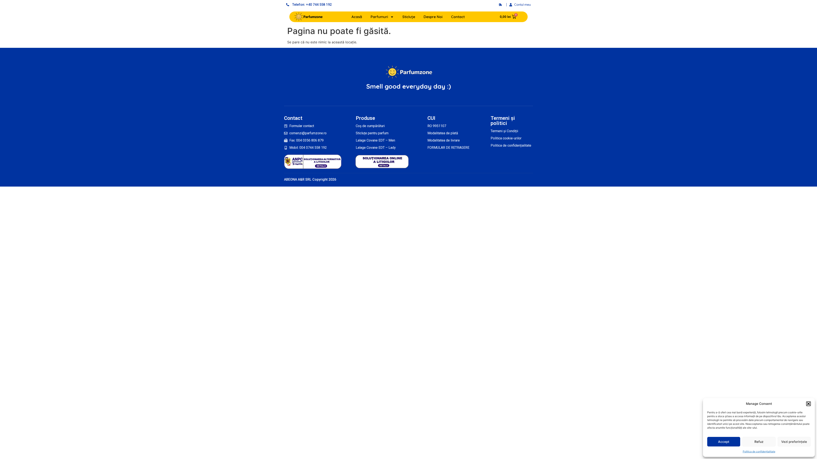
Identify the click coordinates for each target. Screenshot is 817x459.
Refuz (758, 442)
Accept (723, 442)
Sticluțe (408, 16)
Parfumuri (379, 16)
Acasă (356, 16)
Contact (458, 16)
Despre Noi (433, 16)
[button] (808, 404)
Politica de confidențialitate (759, 451)
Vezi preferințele (794, 442)
